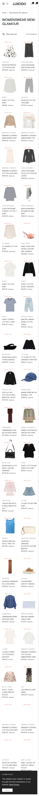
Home (4, 13)
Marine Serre (25, 390)
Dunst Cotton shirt (8, 101)
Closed (24, 500)
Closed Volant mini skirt (29, 504)
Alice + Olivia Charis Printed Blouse (8, 692)
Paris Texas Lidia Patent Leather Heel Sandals (27, 248)
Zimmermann (6, 427)
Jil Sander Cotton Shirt (9, 247)
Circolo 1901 (7, 390)
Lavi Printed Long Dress (28, 691)
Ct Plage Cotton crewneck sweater (29, 358)
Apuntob (5, 62)
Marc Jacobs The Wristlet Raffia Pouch (28, 765)
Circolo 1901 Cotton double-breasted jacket (9, 395)
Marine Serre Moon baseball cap (29, 394)
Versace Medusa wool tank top (8, 542)
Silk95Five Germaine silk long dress (10, 583)
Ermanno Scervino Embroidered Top (28, 137)
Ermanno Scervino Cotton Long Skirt (10, 172)
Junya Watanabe (27, 62)
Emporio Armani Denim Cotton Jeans (27, 322)
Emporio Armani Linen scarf (27, 618)
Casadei (24, 578)
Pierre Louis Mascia (28, 427)
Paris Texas (25, 243)
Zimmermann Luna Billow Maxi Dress (9, 431)
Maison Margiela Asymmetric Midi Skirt (28, 211)
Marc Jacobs (26, 760)
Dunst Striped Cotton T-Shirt (8, 321)
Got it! (7, 790)
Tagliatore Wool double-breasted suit (9, 505)
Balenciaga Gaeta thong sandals (9, 358)
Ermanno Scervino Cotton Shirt (28, 729)
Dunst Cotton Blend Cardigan (27, 285)
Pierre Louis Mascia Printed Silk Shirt (29, 431)
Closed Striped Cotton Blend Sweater (8, 654)
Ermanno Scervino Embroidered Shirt (9, 137)
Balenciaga (6, 354)
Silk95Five (5, 578)
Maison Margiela (27, 206)
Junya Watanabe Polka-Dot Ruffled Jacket (29, 173)
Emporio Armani (27, 316)
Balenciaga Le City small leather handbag (9, 468)
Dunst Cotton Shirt (8, 285)
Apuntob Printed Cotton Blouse (9, 66)
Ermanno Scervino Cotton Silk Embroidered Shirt (28, 654)
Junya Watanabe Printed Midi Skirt (28, 66)
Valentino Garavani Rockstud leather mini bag (28, 545)
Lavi (22, 687)
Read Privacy (14, 785)
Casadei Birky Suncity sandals (28, 583)
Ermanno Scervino (9, 133)
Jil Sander (6, 243)
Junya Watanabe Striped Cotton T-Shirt (9, 211)
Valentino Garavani (28, 538)
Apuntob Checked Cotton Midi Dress (9, 764)
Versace (5, 538)
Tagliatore (6, 500)
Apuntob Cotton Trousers (28, 101)
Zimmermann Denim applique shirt (9, 618)
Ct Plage (24, 354)
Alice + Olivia (7, 687)
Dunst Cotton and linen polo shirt (29, 467)
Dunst (4, 97)
